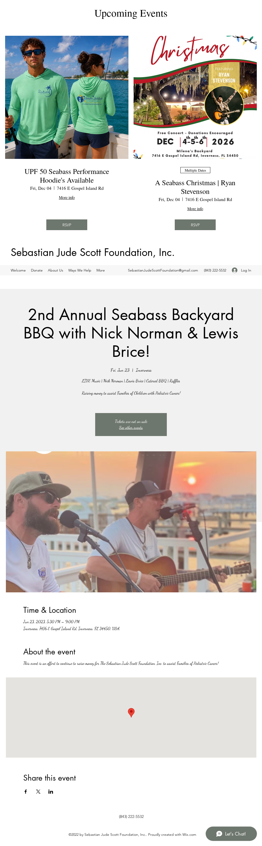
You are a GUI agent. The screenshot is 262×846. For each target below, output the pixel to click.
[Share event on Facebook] (25, 792)
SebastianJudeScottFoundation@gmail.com (163, 270)
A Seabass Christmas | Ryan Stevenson (195, 186)
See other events (131, 427)
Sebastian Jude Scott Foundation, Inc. (93, 252)
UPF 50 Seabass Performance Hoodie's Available (67, 175)
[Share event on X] (38, 792)
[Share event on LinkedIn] (50, 792)
